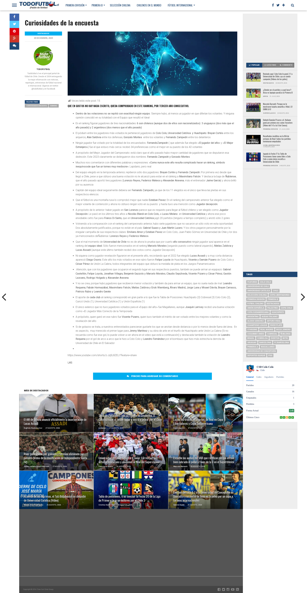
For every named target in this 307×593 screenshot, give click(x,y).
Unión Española (255, 308)
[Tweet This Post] (14, 24)
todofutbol (43, 69)
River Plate (276, 325)
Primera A (252, 347)
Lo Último (271, 65)
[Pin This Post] (14, 31)
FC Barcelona (281, 342)
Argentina (253, 316)
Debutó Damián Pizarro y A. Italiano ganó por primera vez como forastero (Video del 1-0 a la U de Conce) (277, 123)
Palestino (272, 308)
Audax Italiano (270, 316)
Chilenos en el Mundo (149, 5)
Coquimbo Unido (255, 334)
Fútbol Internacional (180, 5)
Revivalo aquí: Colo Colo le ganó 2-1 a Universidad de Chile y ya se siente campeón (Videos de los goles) (277, 77)
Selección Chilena (120, 5)
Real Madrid (266, 329)
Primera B (97, 5)
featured (252, 282)
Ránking (53, 106)
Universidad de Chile (258, 286)
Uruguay (251, 342)
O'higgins (252, 329)
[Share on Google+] (14, 38)
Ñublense (285, 334)
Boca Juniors (283, 329)
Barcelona (265, 342)
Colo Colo (265, 282)
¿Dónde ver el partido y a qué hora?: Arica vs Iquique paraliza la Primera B (278, 91)
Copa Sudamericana (258, 312)
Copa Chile (286, 308)
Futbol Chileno (255, 304)
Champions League (257, 325)
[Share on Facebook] (14, 17)
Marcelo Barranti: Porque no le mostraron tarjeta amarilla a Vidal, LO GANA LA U (277, 107)
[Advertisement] (270, 37)
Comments (287, 65)
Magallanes (268, 347)
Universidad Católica (258, 291)
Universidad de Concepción (261, 351)
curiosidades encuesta (36, 106)
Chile (275, 291)
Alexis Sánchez (255, 321)
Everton (275, 338)
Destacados (273, 304)
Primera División (75, 5)
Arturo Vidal (274, 321)
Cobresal (272, 334)
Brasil (250, 338)
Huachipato (278, 312)
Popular (256, 65)
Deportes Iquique (256, 355)
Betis (285, 338)
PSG (270, 355)
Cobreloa (262, 338)
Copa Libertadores (280, 295)
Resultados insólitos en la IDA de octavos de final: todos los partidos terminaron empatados (277, 139)
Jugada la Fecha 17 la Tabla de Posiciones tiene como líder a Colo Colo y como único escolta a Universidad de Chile (277, 158)
